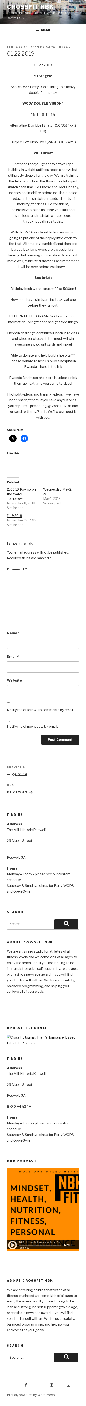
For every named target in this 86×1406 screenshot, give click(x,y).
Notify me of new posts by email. (32, 726)
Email (13, 657)
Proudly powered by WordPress (31, 1395)
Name (13, 633)
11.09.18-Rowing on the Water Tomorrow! (21, 493)
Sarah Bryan (58, 47)
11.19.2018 (14, 516)
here (60, 316)
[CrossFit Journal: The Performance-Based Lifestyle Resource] (43, 1043)
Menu (45, 30)
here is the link (51, 367)
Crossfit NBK (30, 6)
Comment (17, 569)
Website (14, 680)
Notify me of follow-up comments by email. (40, 710)
